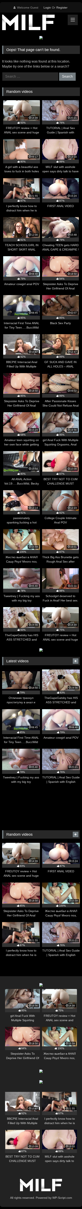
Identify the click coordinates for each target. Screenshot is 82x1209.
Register (61, 7)
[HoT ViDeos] (33, 23)
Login (47, 7)
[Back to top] (69, 1196)
